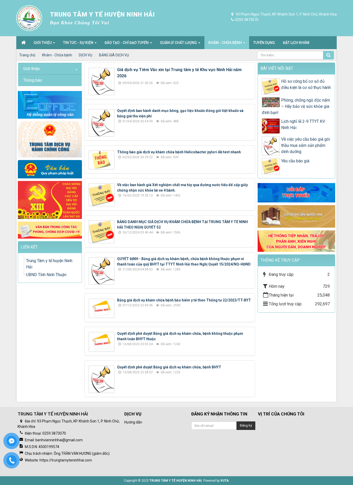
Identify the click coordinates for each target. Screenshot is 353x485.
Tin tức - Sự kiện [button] (78, 43)
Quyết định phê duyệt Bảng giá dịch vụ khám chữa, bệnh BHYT (169, 367)
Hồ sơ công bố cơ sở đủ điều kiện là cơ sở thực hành (306, 84)
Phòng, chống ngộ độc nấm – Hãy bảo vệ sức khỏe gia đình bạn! (296, 106)
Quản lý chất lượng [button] (179, 43)
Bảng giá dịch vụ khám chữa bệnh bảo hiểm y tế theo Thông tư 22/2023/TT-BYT (184, 300)
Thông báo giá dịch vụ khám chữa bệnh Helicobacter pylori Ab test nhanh (179, 152)
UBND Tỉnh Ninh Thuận (46, 274)
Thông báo (32, 80)
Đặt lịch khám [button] (296, 43)
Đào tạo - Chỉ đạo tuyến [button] (127, 43)
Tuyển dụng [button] (264, 43)
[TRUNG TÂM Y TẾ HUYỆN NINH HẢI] (29, 18)
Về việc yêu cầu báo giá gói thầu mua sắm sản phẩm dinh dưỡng (305, 145)
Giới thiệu (31, 68)
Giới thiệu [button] (43, 43)
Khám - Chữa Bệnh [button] (225, 43)
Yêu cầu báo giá (295, 160)
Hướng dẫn (133, 422)
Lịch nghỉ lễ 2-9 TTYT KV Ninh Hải (303, 124)
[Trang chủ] (23, 42)
